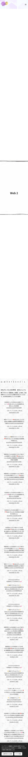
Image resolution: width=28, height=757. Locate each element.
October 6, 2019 (14, 657)
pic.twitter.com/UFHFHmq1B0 (14, 442)
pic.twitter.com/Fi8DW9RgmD (14, 590)
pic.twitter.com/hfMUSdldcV (14, 615)
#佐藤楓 (10, 421)
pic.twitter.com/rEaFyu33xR (14, 461)
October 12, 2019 (14, 722)
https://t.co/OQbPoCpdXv (14, 699)
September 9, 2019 (14, 412)
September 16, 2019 (14, 484)
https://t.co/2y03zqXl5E (10, 587)
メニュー (25, 4)
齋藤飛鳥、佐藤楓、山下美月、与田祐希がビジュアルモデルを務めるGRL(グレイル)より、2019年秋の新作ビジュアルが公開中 (13, 394)
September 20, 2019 (14, 503)
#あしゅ (13, 650)
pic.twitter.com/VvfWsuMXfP (15, 652)
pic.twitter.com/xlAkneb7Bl (14, 515)
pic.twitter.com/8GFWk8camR (16, 567)
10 (4, 382)
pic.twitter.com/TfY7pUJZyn (14, 701)
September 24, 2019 (14, 520)
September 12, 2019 (14, 447)
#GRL (10, 404)
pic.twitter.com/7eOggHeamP (14, 676)
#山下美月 (6, 479)
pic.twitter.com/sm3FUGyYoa (15, 738)
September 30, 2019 (14, 595)
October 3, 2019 (14, 620)
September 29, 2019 (14, 572)
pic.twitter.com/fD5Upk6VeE (15, 717)
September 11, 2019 (14, 428)
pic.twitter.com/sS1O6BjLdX (14, 634)
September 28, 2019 (14, 557)
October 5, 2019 (14, 639)
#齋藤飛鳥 (19, 421)
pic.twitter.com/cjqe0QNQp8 (15, 423)
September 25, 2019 (14, 538)
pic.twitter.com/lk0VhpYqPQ (15, 533)
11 (1, 382)
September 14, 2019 (14, 466)
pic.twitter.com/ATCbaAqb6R (14, 407)
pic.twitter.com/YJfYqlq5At (17, 479)
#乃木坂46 (16, 406)
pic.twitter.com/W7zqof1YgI (14, 498)
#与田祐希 (19, 404)
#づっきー (19, 531)
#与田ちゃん (14, 440)
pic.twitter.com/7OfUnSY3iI (17, 552)
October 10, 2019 (14, 706)
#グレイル (14, 404)
